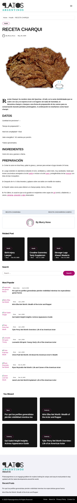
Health (6, 23)
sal (54, 193)
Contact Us (71, 499)
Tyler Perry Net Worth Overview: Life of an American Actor (34, 330)
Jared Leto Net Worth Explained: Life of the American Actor (34, 380)
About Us (52, 499)
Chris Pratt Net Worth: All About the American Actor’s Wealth (35, 355)
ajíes (24, 195)
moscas (68, 173)
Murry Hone (45, 222)
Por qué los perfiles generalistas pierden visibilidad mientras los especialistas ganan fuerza (19, 417)
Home (45, 499)
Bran (7, 257)
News (8, 410)
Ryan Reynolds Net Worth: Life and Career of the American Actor (36, 367)
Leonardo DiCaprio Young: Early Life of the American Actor (34, 342)
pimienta (10, 195)
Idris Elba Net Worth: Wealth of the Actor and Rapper (32, 304)
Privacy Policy (61, 499)
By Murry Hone (10, 35)
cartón (31, 173)
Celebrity (46, 410)
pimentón (17, 195)
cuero (47, 173)
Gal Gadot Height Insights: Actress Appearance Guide (32, 317)
